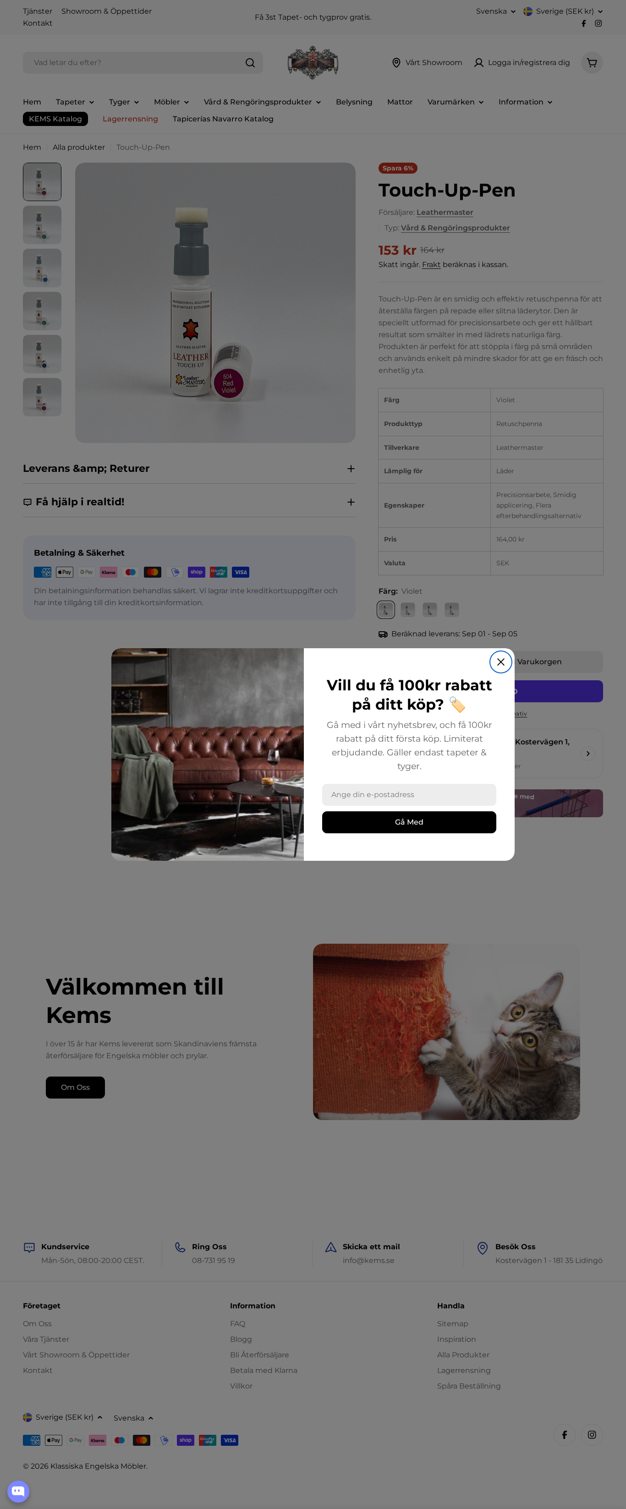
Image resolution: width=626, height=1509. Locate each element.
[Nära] (501, 662)
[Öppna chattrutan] (18, 1492)
